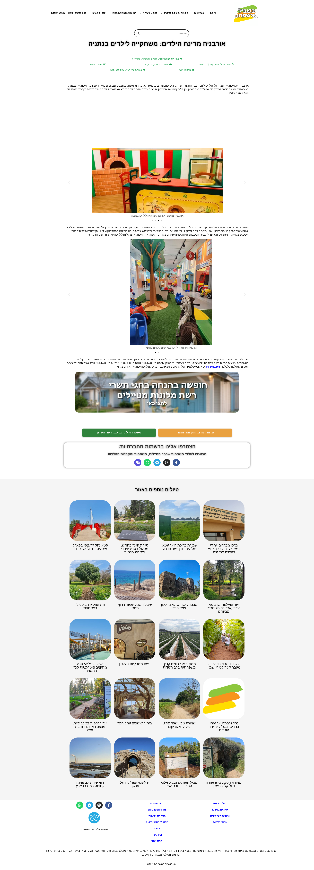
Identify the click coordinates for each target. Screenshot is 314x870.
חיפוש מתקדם (58, 13)
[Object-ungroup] (137, 462)
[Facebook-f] (176, 462)
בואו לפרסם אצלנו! (77, 13)
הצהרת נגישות (157, 816)
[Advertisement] (157, 122)
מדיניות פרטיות (157, 809)
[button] (69, 183)
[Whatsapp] (147, 462)
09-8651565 (213, 366)
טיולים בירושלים (220, 816)
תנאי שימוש (157, 803)
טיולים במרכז (220, 809)
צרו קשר (157, 834)
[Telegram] (157, 462)
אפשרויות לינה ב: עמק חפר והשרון (119, 432)
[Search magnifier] (138, 33)
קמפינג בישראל (150, 13)
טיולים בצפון (219, 803)
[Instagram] (166, 462)
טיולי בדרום (220, 822)
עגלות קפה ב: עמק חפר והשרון (195, 432)
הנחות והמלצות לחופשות (124, 13)
